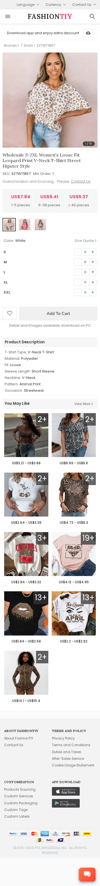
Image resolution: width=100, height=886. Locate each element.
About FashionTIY (18, 738)
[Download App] (88, 33)
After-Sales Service (68, 758)
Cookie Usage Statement (73, 765)
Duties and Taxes (66, 751)
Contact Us (81, 181)
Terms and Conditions (71, 745)
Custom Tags (16, 809)
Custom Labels (17, 816)
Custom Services (18, 796)
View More (82, 404)
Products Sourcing (20, 789)
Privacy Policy (63, 738)
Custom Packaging (21, 803)
